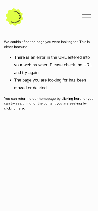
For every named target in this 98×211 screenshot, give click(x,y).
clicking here (71, 98)
